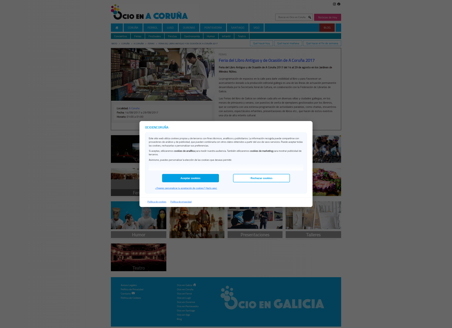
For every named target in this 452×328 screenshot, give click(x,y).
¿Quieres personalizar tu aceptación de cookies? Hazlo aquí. (186, 188)
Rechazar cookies (261, 178)
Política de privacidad (181, 201)
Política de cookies (156, 201)
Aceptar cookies (190, 178)
